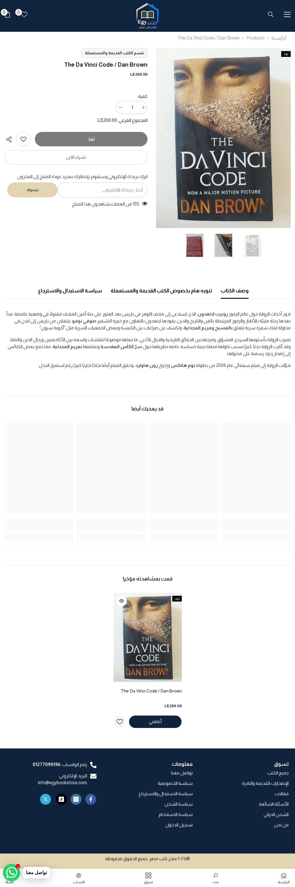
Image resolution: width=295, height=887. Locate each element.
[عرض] (121, 601)
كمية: (142, 96)
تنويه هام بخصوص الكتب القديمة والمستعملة (161, 291)
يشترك (32, 190)
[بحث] (270, 14)
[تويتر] (45, 799)
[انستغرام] (76, 799)
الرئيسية (278, 38)
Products (255, 38)
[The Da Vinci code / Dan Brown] (148, 637)
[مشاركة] (10, 139)
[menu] (287, 14)
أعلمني (155, 721)
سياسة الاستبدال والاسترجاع (70, 291)
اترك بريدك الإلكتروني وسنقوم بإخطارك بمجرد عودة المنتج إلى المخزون (82, 176)
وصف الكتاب (235, 291)
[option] (223, 138)
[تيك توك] (61, 799)
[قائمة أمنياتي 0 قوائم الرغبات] (24, 14)
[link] (23, 139)
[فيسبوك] (91, 799)
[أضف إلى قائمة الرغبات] (120, 722)
